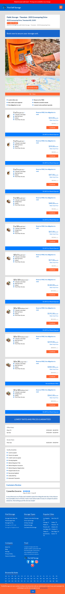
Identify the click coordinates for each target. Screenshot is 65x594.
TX (37, 581)
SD (31, 581)
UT (41, 581)
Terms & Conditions (10, 556)
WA (50, 581)
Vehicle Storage (28, 525)
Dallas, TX (54, 522)
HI (40, 576)
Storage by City (9, 523)
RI (24, 581)
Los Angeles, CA (46, 519)
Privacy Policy (9, 553)
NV (56, 578)
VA (44, 581)
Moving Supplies (12, 460)
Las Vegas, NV (47, 529)
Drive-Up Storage (29, 520)
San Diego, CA (55, 531)
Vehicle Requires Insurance (15, 465)
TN (34, 581)
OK (12, 581)
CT (25, 576)
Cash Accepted (12, 452)
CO (22, 576)
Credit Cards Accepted (14, 458)
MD (15, 578)
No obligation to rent (14, 105)
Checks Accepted (13, 455)
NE (44, 578)
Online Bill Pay (12, 475)
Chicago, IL (46, 522)
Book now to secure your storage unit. (22, 33)
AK (6, 576)
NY (6, 581)
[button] (9, 57)
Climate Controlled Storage (31, 518)
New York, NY (54, 518)
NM (53, 578)
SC (28, 581)
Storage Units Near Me (11, 518)
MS (31, 578)
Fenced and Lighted (13, 473)
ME (18, 578)
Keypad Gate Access (14, 470)
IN (53, 576)
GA (38, 576)
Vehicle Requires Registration (16, 468)
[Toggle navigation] (61, 7)
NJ (50, 578)
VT (47, 581)
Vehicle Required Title (14, 463)
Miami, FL (45, 524)
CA (18, 576)
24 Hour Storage (28, 523)
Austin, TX (54, 533)
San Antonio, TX (46, 534)
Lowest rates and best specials (43, 105)
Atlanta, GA (54, 527)
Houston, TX (54, 524)
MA (12, 578)
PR (21, 581)
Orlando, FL (54, 529)
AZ (15, 576)
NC (37, 578)
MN (25, 578)
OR (15, 581)
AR (12, 576)
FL (34, 576)
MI (21, 578)
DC (28, 576)
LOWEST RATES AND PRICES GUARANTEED (32, 419)
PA (18, 581)
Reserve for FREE (39, 100)
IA (43, 576)
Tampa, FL (45, 531)
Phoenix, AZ (46, 527)
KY (6, 578)
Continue (52, 127)
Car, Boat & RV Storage (30, 527)
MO (28, 578)
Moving (7, 551)
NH (47, 578)
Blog (6, 549)
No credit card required (15, 102)
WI (53, 581)
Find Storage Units (10, 520)
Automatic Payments (14, 478)
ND (41, 578)
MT (34, 578)
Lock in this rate (13, 100)
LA (9, 578)
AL (9, 576)
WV (57, 581)
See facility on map (32, 87)
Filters (34, 94)
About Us (7, 547)
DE (31, 576)
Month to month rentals (41, 102)
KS (56, 576)
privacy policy (44, 588)
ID (47, 576)
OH (9, 581)
